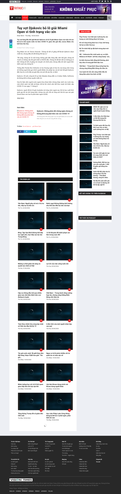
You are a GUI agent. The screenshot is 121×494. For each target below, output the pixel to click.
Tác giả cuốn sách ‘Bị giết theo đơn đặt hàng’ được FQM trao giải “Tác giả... (31, 355)
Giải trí (98, 450)
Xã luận (64, 464)
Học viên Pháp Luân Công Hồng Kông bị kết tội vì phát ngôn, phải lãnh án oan (58, 416)
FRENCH (46, 1)
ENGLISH (24, 1)
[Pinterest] (105, 1)
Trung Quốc (33, 17)
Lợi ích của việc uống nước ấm (57, 264)
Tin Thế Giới (31, 441)
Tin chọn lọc (25, 179)
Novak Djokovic (27, 126)
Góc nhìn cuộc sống (67, 461)
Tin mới (98, 462)
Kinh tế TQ (47, 446)
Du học (98, 446)
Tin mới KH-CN (15, 459)
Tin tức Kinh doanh (67, 446)
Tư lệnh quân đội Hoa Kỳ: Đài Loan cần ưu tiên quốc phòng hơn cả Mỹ (101, 127)
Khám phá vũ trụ (15, 473)
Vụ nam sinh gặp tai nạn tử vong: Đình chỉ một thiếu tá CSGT (101, 155)
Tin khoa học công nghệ (17, 471)
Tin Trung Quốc (49, 441)
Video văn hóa (82, 464)
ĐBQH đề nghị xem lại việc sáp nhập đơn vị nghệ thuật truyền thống (101, 109)
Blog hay (64, 459)
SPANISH (35, 1)
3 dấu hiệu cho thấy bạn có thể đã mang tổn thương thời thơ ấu (101, 118)
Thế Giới (25, 17)
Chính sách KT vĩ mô (67, 450)
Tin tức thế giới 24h (33, 448)
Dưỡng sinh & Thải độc (85, 446)
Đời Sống (54, 17)
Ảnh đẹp (47, 468)
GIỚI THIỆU (94, 1)
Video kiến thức (83, 466)
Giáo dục (13, 444)
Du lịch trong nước (50, 464)
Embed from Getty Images (25, 48)
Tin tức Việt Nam (15, 441)
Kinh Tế (40, 17)
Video (95, 17)
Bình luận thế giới (32, 450)
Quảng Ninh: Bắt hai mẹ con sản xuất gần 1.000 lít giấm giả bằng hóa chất (101, 165)
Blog (82, 17)
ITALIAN (59, 1)
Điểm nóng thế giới (33, 444)
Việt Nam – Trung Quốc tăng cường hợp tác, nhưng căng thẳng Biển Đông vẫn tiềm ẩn (59, 295)
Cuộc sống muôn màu (102, 444)
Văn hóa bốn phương (33, 468)
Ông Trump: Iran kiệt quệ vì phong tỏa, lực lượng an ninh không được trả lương (101, 137)
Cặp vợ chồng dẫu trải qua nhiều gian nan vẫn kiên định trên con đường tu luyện (30, 295)
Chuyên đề (89, 17)
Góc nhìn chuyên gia (67, 444)
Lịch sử (47, 448)
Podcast (101, 17)
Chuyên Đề (99, 459)
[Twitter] (102, 1)
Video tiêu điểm (83, 461)
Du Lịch (47, 459)
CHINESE (29, 1)
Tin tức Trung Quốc (50, 444)
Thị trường (65, 453)
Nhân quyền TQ (49, 450)
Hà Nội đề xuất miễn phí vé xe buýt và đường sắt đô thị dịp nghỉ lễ (101, 183)
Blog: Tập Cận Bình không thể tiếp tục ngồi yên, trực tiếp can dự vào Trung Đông (30, 235)
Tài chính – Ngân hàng (68, 455)
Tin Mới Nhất (84, 102)
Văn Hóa (76, 17)
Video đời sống (83, 468)
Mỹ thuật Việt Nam (33, 461)
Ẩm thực (47, 471)
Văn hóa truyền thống (33, 471)
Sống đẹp (98, 455)
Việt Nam (18, 17)
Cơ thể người (14, 461)
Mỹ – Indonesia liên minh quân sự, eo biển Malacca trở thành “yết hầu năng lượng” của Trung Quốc (94, 56)
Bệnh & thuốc (82, 444)
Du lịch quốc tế (49, 461)
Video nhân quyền (83, 471)
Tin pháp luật (14, 448)
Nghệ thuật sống (32, 464)
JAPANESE (53, 1)
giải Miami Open (36, 126)
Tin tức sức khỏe (83, 448)
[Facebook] (99, 1)
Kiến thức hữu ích (100, 453)
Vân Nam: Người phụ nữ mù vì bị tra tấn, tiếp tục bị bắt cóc (101, 146)
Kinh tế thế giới (66, 448)
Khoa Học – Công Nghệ (66, 17)
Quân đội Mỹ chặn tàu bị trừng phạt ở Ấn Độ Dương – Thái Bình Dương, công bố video (101, 174)
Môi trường (14, 446)
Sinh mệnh (13, 468)
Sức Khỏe (47, 17)
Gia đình (98, 448)
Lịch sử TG (31, 446)
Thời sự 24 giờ (15, 453)
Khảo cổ (13, 464)
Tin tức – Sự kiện (32, 466)
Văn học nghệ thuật (33, 473)
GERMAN (41, 1)
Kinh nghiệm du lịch (50, 466)
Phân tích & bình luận (16, 450)
